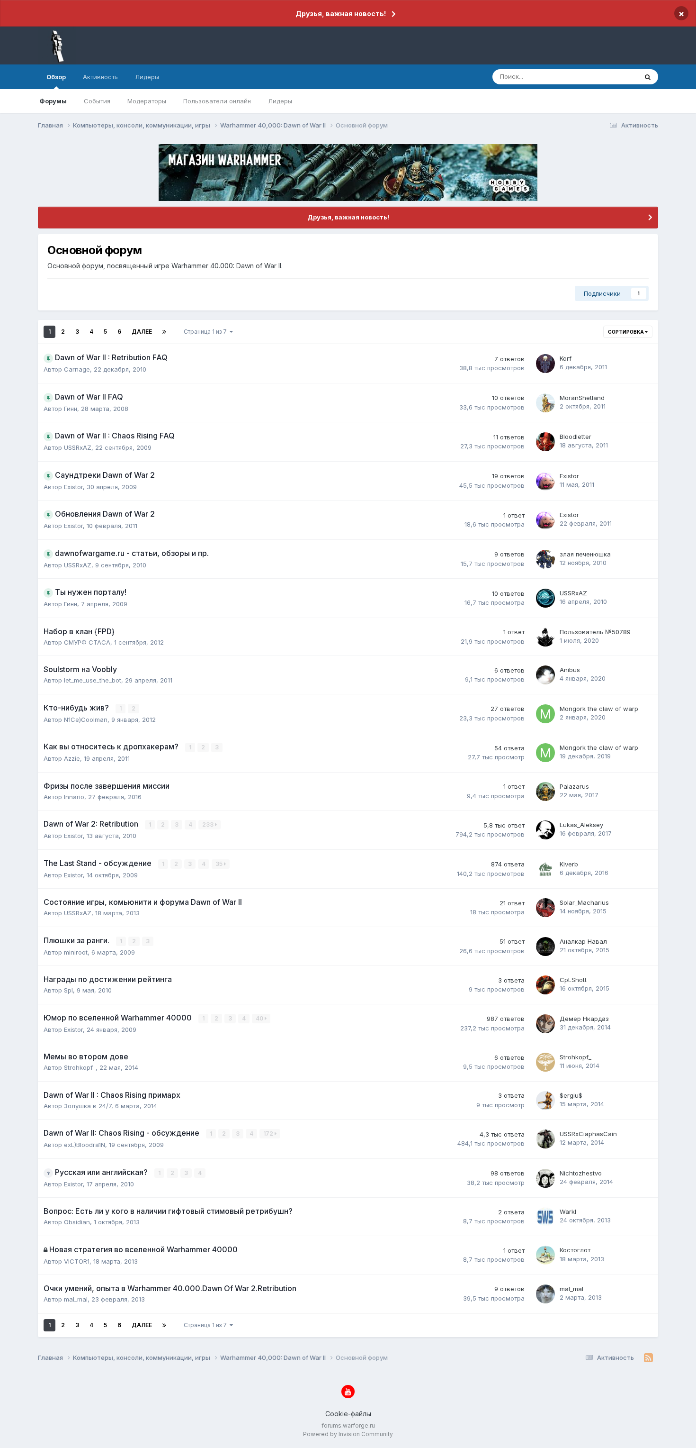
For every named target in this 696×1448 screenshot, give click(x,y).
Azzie (72, 758)
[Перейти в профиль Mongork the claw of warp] (545, 713)
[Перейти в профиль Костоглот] (545, 1255)
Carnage (77, 369)
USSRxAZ (77, 447)
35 (219, 863)
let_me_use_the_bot (92, 680)
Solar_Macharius (584, 902)
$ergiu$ (571, 1095)
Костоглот (575, 1250)
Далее (142, 331)
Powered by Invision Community (348, 1434)
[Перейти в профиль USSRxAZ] (545, 598)
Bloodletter (575, 436)
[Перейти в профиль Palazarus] (545, 791)
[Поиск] (647, 76)
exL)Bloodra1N (84, 1144)
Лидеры (280, 101)
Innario (74, 797)
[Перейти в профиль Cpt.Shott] (545, 984)
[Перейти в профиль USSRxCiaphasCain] (545, 1138)
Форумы (53, 101)
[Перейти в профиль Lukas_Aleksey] (545, 829)
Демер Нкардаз (584, 1018)
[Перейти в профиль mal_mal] (545, 1293)
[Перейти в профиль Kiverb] (545, 869)
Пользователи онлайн (217, 101)
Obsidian (77, 1222)
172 (269, 1133)
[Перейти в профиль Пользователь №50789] (545, 637)
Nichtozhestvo (581, 1173)
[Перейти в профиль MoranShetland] (545, 402)
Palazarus (574, 786)
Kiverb (569, 864)
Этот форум (608, 76)
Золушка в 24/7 (87, 1106)
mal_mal (76, 1299)
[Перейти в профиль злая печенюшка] (545, 559)
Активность (100, 77)
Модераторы (146, 101)
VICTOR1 (76, 1261)
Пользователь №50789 (595, 632)
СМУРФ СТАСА (87, 642)
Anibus (570, 670)
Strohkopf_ (80, 1067)
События (97, 101)
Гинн (70, 408)
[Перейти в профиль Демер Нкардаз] (545, 1023)
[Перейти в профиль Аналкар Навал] (545, 946)
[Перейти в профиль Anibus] (545, 674)
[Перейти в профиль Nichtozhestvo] (545, 1178)
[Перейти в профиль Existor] (545, 481)
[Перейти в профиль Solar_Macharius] (545, 907)
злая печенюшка (585, 554)
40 (260, 1018)
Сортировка (626, 332)
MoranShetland (582, 397)
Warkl (568, 1211)
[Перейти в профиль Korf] (545, 363)
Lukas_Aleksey (581, 825)
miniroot (76, 952)
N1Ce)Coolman (85, 719)
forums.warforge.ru (348, 1425)
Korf (565, 358)
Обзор (56, 77)
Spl (68, 990)
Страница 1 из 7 (207, 331)
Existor (73, 487)
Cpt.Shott (573, 980)
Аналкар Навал (583, 941)
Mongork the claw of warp (599, 708)
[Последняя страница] (164, 332)
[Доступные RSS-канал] (648, 1358)
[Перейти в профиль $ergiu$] (545, 1100)
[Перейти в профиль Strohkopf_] (545, 1062)
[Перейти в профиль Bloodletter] (545, 441)
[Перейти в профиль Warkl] (545, 1216)
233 (208, 824)
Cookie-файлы (348, 1414)
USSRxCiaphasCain (588, 1134)
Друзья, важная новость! (340, 13)
